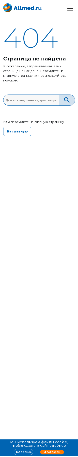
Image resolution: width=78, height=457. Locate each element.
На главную (17, 131)
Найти (67, 100)
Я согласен (52, 452)
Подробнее (23, 452)
